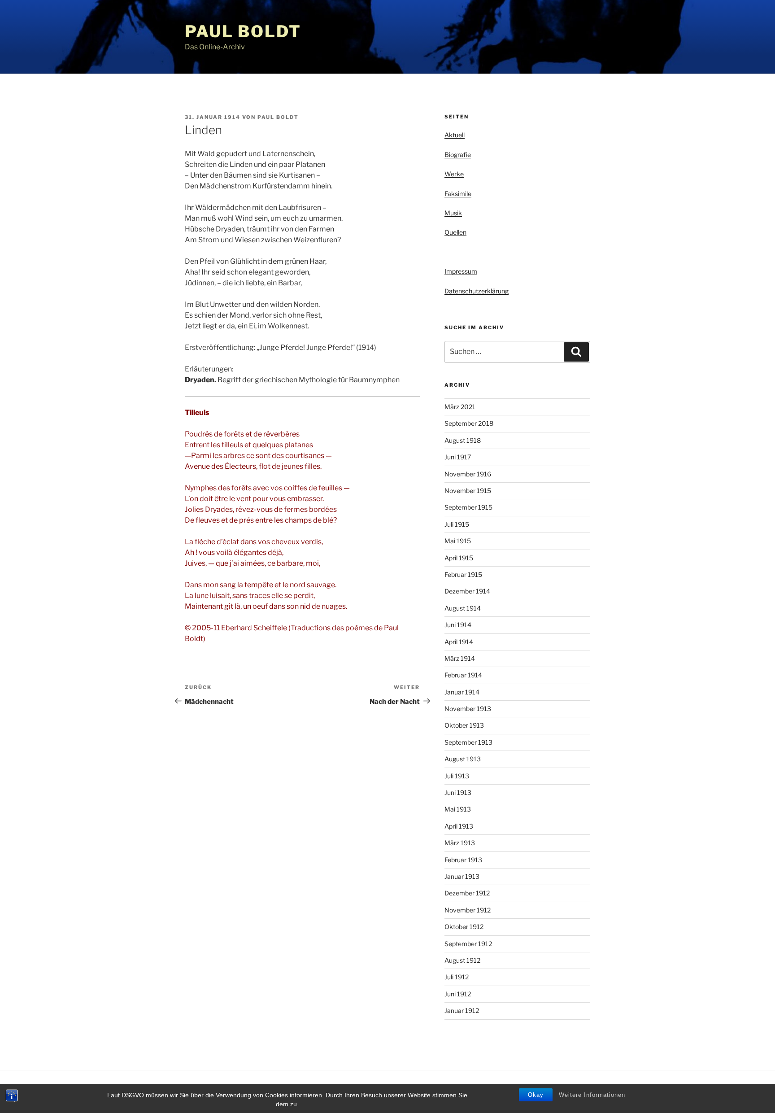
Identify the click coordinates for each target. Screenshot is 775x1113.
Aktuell (454, 135)
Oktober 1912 (463, 926)
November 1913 (467, 708)
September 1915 (468, 507)
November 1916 (467, 474)
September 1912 (468, 943)
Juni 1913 (457, 792)
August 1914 (462, 608)
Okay (536, 1094)
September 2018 (468, 423)
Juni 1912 (457, 994)
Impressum (460, 271)
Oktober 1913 (464, 725)
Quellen (455, 232)
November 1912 (467, 910)
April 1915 (458, 558)
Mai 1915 (457, 541)
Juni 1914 (457, 625)
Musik (453, 213)
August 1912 (462, 960)
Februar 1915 (463, 574)
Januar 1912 (461, 1010)
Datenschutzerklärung (476, 291)
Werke (454, 174)
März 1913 (459, 843)
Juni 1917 (457, 457)
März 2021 (459, 406)
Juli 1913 (456, 776)
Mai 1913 (457, 809)
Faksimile (457, 193)
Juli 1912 (456, 977)
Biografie (457, 154)
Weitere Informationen (592, 1094)
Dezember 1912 (467, 893)
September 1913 (468, 742)
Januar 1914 (461, 692)
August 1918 (462, 440)
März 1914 (459, 658)
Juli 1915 (456, 524)
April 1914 (458, 642)
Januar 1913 (461, 876)
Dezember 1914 (467, 591)
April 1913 (458, 826)
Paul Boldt (243, 31)
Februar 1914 (463, 675)
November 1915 (467, 490)
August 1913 (462, 759)
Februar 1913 (463, 860)
